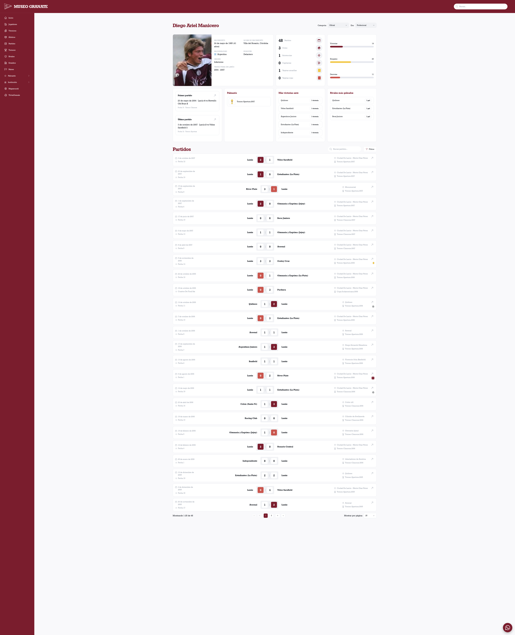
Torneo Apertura (191, 131)
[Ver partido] (215, 95)
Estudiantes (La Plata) (290, 124)
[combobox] (338, 25)
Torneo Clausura (191, 107)
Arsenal (281, 246)
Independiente (287, 132)
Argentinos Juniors (288, 116)
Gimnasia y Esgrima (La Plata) (292, 275)
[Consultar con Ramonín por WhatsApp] (507, 627)
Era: (352, 25)
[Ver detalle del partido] (372, 158)
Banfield (253, 361)
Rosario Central (285, 446)
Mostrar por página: (353, 515)
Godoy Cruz (283, 261)
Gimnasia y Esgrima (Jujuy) (291, 203)
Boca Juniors (337, 116)
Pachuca (281, 289)
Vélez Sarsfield (287, 108)
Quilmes (284, 100)
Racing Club (251, 418)
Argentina (222, 54)
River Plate (251, 189)
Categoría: (322, 25)
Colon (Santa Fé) (248, 404)
